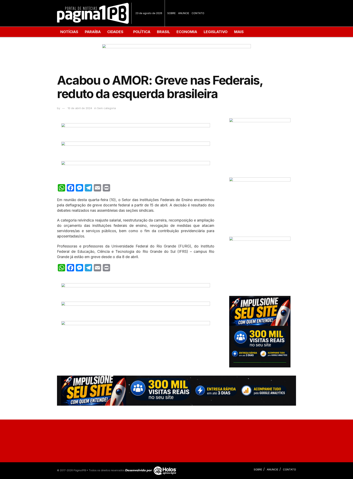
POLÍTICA (141, 32)
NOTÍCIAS (69, 32)
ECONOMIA (186, 32)
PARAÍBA (93, 32)
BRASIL (163, 32)
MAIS (239, 32)
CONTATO (198, 13)
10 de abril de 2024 (80, 108)
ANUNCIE (183, 13)
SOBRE (171, 13)
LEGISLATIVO (216, 32)
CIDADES (115, 32)
